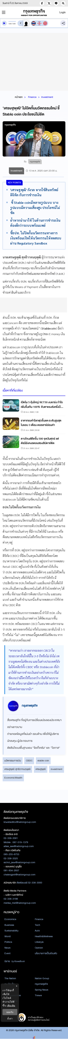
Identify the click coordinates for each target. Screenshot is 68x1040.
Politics (8, 942)
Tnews (38, 995)
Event (7, 953)
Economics (10, 919)
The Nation (10, 978)
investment (56, 769)
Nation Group (42, 978)
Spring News (41, 990)
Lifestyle (39, 942)
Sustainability (11, 930)
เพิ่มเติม (11, 1005)
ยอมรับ (9, 1012)
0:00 (10, 23)
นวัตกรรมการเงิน (12, 760)
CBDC (29, 760)
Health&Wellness (44, 936)
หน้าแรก (19, 97)
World (7, 936)
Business (9, 925)
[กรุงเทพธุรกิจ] (34, 12)
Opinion (39, 948)
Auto (37, 930)
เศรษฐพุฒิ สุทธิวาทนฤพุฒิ (17, 769)
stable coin (43, 760)
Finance (32, 97)
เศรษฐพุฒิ (40, 769)
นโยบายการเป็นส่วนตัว (46, 953)
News (7, 948)
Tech (37, 925)
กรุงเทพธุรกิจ (41, 984)
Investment (47, 97)
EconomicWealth (13, 778)
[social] (42, 3)
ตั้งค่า (10, 1018)
